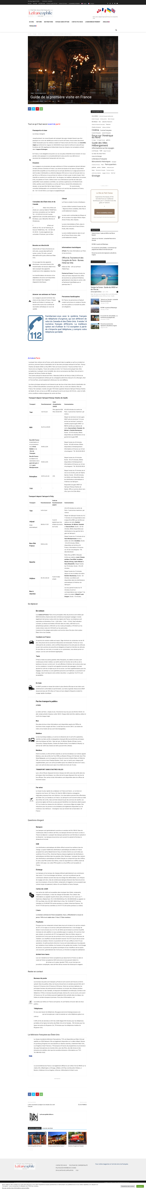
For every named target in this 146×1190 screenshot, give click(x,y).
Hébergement (100, 145)
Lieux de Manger (97, 156)
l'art (101, 151)
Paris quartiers (110, 164)
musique (114, 161)
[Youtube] (117, 4)
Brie (100, 121)
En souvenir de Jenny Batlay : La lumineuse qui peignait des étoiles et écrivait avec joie (104, 248)
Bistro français (111, 119)
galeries (108, 140)
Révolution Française (100, 170)
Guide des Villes (99, 143)
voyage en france (106, 173)
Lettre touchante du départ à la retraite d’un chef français (41, 1105)
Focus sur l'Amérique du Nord (102, 136)
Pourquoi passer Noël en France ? (56, 1146)
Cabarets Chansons (107, 121)
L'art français (95, 151)
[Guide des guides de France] (37, 1138)
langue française (107, 150)
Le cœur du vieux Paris (99, 153)
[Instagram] (110, 4)
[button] (116, 30)
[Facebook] (108, 4)
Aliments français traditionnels (106, 116)
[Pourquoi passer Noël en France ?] (57, 1138)
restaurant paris (110, 167)
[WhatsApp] (41, 109)
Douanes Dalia (65, 186)
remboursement (41, 962)
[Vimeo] (115, 4)
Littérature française (99, 159)
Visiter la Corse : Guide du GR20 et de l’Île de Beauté (103, 234)
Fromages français (101, 140)
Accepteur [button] (140, 1186)
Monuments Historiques (101, 161)
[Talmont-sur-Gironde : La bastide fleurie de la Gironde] (95, 302)
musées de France (96, 164)
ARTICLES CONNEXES (34, 1128)
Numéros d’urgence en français (76, 1146)
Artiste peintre (103, 119)
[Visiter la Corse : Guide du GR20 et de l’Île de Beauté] (104, 275)
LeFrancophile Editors (37, 101)
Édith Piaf (113, 173)
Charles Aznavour (96, 127)
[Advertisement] (57, 116)
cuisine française (106, 133)
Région (93, 170)
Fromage (94, 140)
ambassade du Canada (40, 225)
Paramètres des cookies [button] (127, 1186)
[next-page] (32, 1149)
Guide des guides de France (35, 1146)
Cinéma (95, 130)
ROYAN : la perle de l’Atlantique (100, 244)
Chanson (108, 124)
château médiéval (106, 127)
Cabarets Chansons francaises (98, 124)
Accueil (29, 34)
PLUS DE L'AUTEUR (47, 1128)
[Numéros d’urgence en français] (77, 1138)
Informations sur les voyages (103, 148)
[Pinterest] (37, 109)
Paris (102, 164)
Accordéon (95, 116)
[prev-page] (29, 1149)
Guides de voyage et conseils (45, 34)
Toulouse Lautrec (110, 170)
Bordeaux (95, 121)
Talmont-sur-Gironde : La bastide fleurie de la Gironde (104, 239)
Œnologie (96, 176)
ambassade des (38, 207)
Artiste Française (95, 119)
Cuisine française (105, 130)
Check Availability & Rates (104, 212)
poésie (94, 167)
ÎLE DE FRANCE (82, 1104)
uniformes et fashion (96, 173)
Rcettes (104, 167)
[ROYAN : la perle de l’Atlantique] (95, 310)
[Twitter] (112, 4)
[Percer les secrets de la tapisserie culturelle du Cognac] (95, 326)
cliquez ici (68, 332)
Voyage (34, 34)
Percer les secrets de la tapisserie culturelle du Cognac (104, 253)
